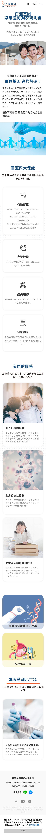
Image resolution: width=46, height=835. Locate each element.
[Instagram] (23, 801)
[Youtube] (29, 801)
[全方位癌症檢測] (23, 470)
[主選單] (41, 4)
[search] (28, 4)
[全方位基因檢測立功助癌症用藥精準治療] (23, 719)
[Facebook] (16, 801)
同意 (23, 831)
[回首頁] (9, 4)
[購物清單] (34, 4)
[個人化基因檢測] (23, 403)
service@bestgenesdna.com (27, 782)
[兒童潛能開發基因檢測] (23, 538)
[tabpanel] (23, 37)
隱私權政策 (34, 825)
